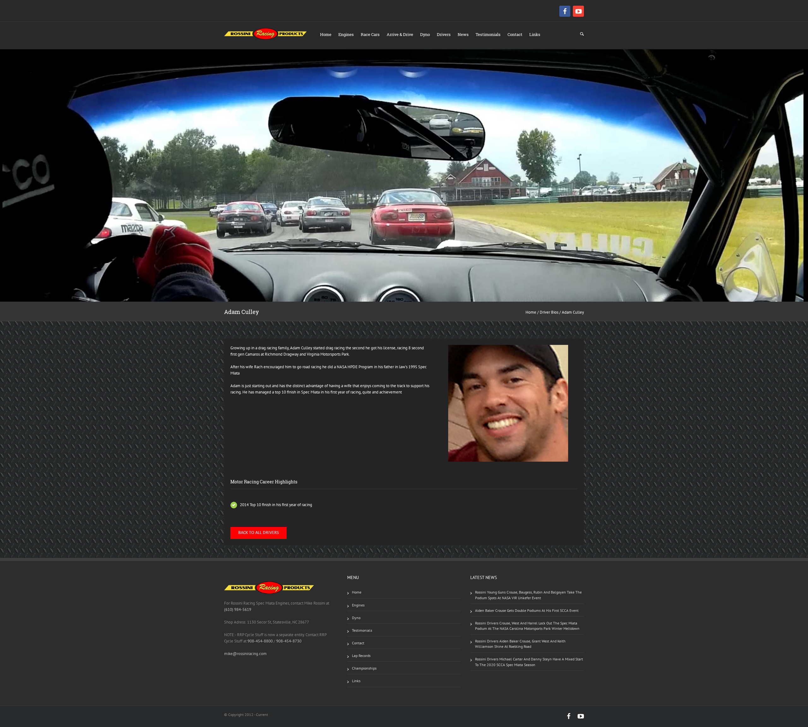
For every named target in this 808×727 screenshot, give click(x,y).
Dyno (425, 34)
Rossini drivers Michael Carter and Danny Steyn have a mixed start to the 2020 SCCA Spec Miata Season (529, 662)
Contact (515, 34)
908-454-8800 (260, 641)
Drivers (444, 34)
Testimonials (488, 34)
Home (325, 34)
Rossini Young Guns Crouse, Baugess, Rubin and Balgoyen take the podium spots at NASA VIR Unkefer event (528, 595)
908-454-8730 (288, 641)
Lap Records (361, 655)
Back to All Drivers (258, 532)
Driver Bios (549, 312)
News (463, 34)
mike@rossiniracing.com (245, 653)
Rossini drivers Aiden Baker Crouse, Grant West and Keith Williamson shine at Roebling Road (520, 644)
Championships (364, 668)
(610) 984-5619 (237, 609)
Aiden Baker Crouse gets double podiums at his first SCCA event (527, 610)
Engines (346, 34)
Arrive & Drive (400, 34)
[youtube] (578, 11)
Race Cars (370, 34)
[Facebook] (565, 11)
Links (534, 34)
